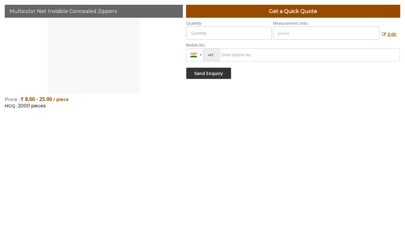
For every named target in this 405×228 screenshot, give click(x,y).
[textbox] (326, 33)
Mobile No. (196, 45)
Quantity (193, 23)
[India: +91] (195, 54)
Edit (391, 34)
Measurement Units (290, 23)
